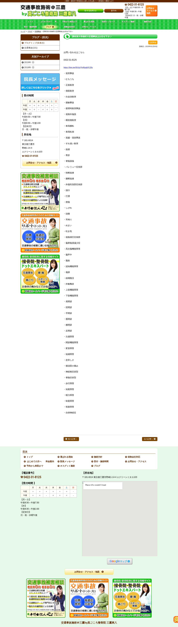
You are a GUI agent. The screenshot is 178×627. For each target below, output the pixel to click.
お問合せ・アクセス (137, 461)
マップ (118, 561)
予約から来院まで (35, 466)
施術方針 (98, 457)
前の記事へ (72, 439)
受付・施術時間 (101, 461)
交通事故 (38, 31)
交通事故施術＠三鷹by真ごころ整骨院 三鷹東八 (89, 622)
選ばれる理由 (66, 457)
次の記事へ (148, 439)
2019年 (27, 62)
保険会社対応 (134, 457)
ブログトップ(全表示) (34, 43)
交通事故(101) (30, 48)
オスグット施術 (67, 466)
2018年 (27, 67)
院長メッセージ (67, 461)
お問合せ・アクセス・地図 (38, 163)
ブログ (30, 31)
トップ (30, 22)
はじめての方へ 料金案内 (40, 461)
